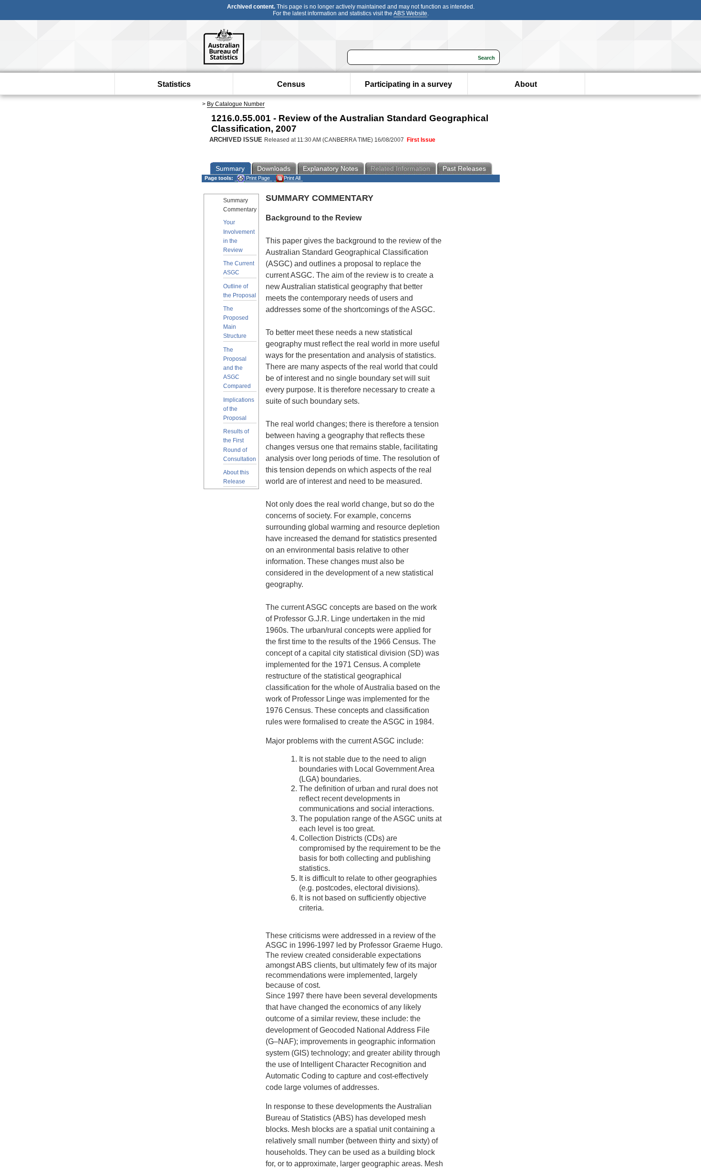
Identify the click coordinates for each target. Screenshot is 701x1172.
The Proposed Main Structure (235, 322)
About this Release (236, 477)
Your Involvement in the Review (239, 236)
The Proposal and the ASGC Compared (237, 368)
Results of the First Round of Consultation (239, 445)
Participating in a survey (408, 84)
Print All (292, 178)
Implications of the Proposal (238, 409)
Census (291, 84)
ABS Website (410, 13)
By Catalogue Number (236, 104)
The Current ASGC (238, 268)
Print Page (257, 178)
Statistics (174, 84)
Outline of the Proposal (239, 291)
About (526, 84)
